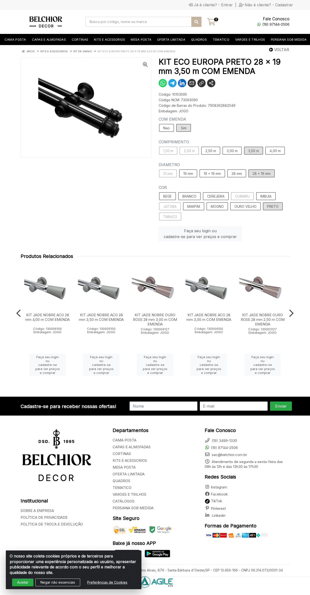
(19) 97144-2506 (275, 24)
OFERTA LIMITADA (129, 474)
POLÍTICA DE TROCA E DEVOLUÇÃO (52, 524)
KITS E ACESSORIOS (130, 460)
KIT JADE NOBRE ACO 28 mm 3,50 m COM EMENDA (101, 317)
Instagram (219, 487)
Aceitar (22, 582)
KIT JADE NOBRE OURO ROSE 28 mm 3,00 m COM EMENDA (155, 319)
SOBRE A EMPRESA (37, 510)
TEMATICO (122, 487)
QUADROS (121, 481)
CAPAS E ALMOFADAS (132, 447)
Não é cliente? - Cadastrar (269, 5)
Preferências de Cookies (107, 582)
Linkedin (218, 515)
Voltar (281, 49)
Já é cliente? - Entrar (213, 5)
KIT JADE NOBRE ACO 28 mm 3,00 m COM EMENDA (208, 317)
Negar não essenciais (57, 582)
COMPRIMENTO (174, 141)
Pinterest (218, 508)
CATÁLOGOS (123, 501)
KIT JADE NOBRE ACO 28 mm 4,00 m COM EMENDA (47, 317)
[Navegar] (18, 313)
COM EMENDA (172, 119)
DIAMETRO (169, 164)
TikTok (216, 501)
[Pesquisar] (196, 22)
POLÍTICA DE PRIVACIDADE (44, 517)
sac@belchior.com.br (229, 454)
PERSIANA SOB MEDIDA (133, 508)
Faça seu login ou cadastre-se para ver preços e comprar (200, 233)
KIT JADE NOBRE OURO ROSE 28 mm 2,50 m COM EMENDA (263, 319)
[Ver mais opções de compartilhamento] (211, 83)
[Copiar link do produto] (201, 83)
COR (163, 187)
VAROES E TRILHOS (129, 494)
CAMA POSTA (124, 440)
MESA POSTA (124, 467)
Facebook (219, 494)
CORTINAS (122, 453)
